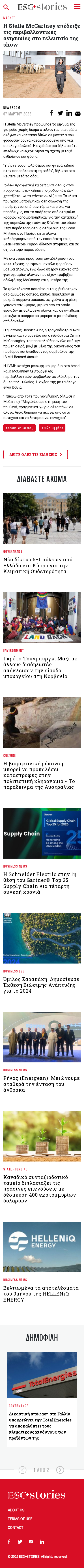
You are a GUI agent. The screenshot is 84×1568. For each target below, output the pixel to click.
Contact (15, 1527)
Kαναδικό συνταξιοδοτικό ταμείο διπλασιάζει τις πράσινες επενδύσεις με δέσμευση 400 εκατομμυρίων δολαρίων (39, 1189)
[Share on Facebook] (51, 113)
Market (9, 17)
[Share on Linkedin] (69, 113)
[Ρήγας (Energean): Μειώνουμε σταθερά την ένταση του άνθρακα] (42, 1039)
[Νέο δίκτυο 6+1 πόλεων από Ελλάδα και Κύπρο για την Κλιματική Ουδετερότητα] (42, 520)
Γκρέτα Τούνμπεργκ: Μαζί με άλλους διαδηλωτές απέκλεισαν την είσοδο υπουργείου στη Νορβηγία (40, 667)
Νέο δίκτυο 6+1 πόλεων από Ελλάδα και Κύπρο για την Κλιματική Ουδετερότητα (38, 565)
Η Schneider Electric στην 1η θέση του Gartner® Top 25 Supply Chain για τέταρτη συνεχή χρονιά (39, 883)
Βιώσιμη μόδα (53, 428)
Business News (15, 866)
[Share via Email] (78, 113)
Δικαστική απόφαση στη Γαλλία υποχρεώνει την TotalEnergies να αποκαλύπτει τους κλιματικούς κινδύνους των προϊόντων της (40, 1426)
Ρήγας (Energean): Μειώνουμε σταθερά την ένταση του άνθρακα (41, 1084)
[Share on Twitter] (60, 113)
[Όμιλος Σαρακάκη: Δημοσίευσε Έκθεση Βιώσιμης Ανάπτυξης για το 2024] (42, 940)
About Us (16, 1510)
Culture (9, 755)
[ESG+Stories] (42, 6)
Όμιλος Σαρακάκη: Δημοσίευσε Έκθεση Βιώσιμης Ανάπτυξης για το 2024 (41, 985)
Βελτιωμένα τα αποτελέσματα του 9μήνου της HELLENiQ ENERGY (41, 1294)
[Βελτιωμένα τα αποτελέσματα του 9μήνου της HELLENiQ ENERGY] (42, 1249)
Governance (13, 551)
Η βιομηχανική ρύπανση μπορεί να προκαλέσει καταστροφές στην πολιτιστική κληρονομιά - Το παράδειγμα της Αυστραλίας (39, 775)
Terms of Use (20, 1519)
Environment (13, 650)
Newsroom (11, 107)
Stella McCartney (20, 428)
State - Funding (15, 1169)
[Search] (7, 6)
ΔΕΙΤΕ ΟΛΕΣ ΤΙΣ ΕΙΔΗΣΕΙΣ (33, 454)
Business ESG (14, 971)
